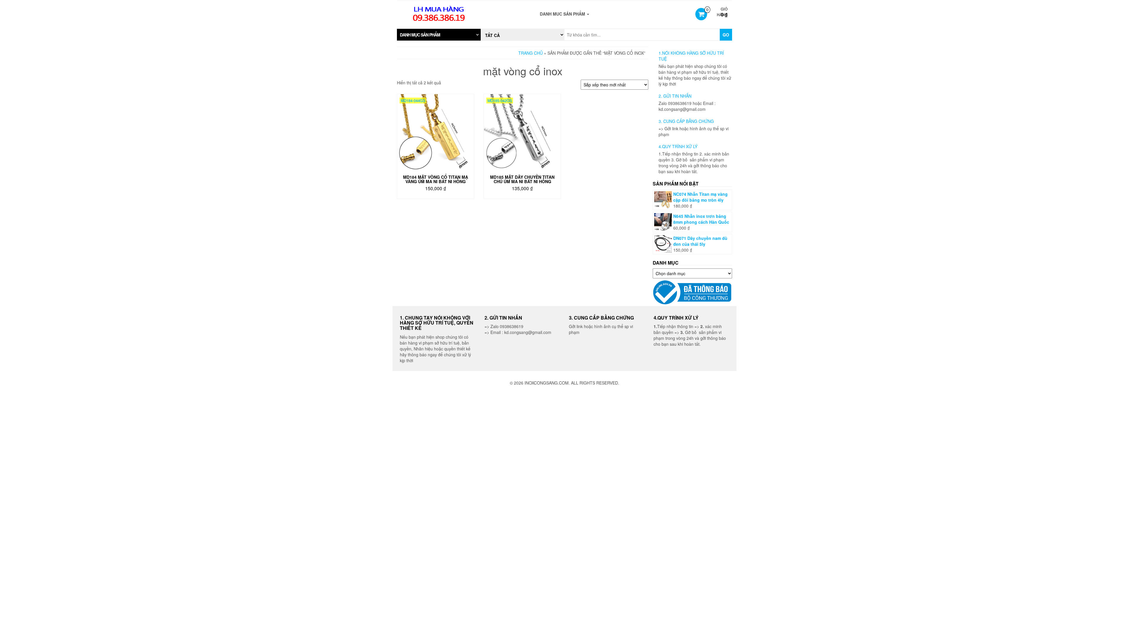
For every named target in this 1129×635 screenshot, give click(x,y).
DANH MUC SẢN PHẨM (563, 14)
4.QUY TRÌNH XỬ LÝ (678, 146)
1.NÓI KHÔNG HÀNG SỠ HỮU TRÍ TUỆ (691, 56)
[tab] (439, 35)
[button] (439, 35)
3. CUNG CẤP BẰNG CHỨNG (686, 121)
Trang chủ (530, 53)
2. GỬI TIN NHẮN (675, 96)
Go (726, 35)
